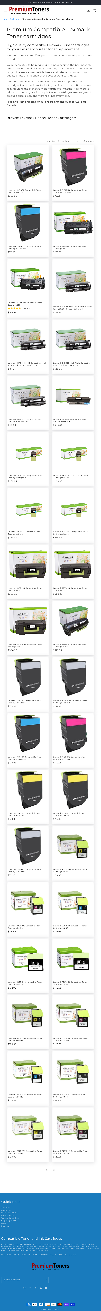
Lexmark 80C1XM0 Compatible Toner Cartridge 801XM (25, 927)
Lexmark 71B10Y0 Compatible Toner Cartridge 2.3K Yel (70, 814)
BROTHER (6, 1255)
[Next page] (61, 1170)
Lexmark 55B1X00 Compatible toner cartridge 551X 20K (70, 420)
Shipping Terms (8, 1221)
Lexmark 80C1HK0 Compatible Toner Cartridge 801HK (70, 1096)
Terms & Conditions (10, 1218)
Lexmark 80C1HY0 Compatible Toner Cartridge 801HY (25, 1039)
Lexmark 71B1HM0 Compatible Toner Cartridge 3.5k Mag (70, 758)
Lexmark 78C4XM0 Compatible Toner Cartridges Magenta (25, 476)
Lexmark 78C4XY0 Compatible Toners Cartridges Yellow (70, 476)
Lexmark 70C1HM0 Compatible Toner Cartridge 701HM (70, 1152)
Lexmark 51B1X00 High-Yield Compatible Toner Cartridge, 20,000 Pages (72, 364)
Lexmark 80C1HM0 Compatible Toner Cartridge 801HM (70, 1039)
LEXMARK (43, 1255)
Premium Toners (53, 1309)
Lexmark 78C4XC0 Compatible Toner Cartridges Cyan (25, 533)
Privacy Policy (7, 1215)
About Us (5, 1208)
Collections (15, 19)
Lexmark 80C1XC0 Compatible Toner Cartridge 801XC (70, 927)
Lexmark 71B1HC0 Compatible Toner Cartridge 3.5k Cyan (25, 758)
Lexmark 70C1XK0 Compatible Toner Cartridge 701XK (70, 983)
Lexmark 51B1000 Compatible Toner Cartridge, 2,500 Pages (24, 420)
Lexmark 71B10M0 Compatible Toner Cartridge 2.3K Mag (70, 191)
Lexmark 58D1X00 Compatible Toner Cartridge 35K (70, 589)
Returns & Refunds (9, 1213)
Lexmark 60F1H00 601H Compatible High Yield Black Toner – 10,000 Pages (27, 364)
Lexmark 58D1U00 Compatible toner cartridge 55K (25, 645)
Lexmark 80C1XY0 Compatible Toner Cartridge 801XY (70, 870)
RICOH (53, 1255)
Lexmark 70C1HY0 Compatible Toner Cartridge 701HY (25, 1152)
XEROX (72, 1255)
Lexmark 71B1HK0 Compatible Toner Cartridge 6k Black (70, 702)
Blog (3, 1223)
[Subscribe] (46, 1280)
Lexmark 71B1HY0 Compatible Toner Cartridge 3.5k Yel (25, 814)
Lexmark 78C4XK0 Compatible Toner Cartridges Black (70, 533)
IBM (35, 1255)
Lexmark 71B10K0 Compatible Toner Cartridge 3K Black (24, 870)
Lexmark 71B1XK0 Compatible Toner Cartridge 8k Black (24, 702)
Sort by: (51, 141)
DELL (23, 1255)
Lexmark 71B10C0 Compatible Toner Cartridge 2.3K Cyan (24, 247)
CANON (16, 1255)
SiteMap (5, 1226)
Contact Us (6, 1210)
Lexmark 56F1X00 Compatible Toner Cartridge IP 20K (70, 645)
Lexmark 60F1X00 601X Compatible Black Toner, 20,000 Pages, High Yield (72, 308)
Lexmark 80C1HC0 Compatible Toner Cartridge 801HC (25, 1096)
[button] (5, 10)
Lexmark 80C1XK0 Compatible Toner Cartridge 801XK (25, 983)
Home (5, 19)
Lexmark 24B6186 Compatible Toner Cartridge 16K (70, 247)
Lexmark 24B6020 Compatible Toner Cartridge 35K (25, 304)
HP (29, 1255)
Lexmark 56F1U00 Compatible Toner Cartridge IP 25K (25, 191)
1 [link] (39, 1170)
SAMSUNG (62, 1255)
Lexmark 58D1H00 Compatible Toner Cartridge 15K (25, 589)
